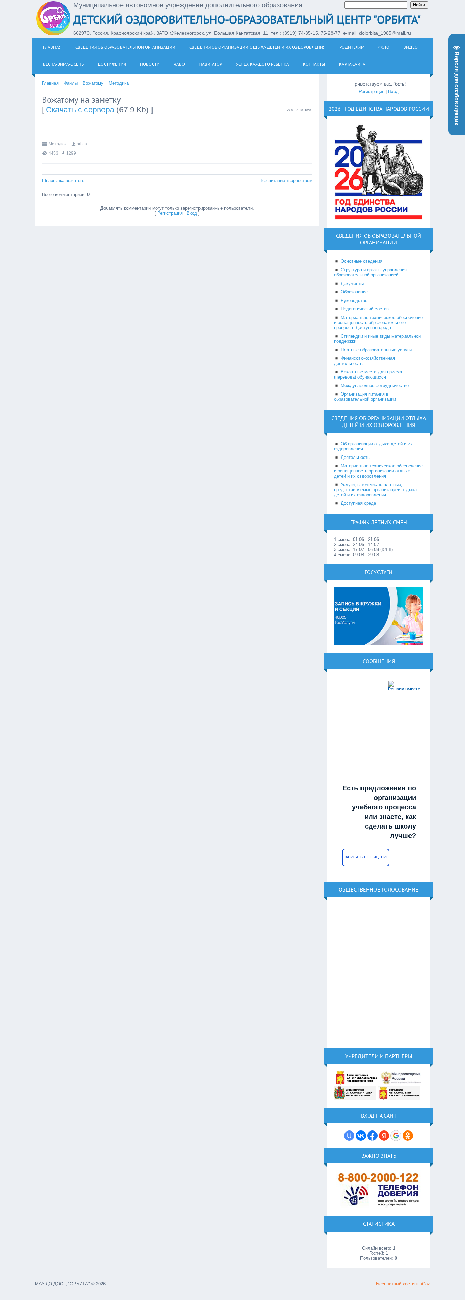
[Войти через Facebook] (372, 1135)
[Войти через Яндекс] (384, 1135)
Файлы (71, 83)
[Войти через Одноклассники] (408, 1135)
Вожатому (93, 83)
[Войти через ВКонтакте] (361, 1135)
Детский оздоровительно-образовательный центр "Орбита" (247, 19)
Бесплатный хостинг (397, 1283)
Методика (119, 83)
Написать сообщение (366, 857)
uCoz (425, 1283)
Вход (192, 213)
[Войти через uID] (349, 1135)
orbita (82, 144)
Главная (50, 83)
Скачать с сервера (80, 109)
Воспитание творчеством (286, 180)
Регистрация (170, 213)
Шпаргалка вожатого (63, 180)
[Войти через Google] (395, 1135)
